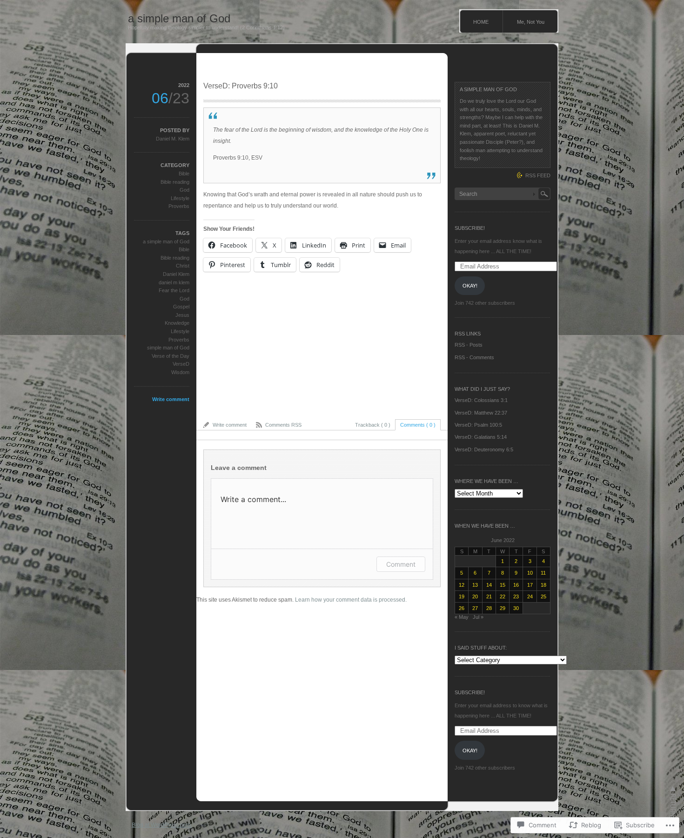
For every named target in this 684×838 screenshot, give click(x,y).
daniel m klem (174, 282)
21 (489, 596)
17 (530, 585)
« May (462, 617)
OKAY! (470, 285)
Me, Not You (530, 22)
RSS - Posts (469, 345)
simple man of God (168, 347)
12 (461, 585)
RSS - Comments (474, 357)
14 (489, 585)
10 (530, 573)
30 (516, 608)
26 (461, 608)
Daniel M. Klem (172, 138)
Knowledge (177, 323)
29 (502, 608)
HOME (481, 22)
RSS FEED (537, 175)
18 (543, 585)
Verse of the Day (170, 356)
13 (475, 585)
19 (461, 596)
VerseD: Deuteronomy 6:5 (484, 449)
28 (489, 608)
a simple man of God (179, 18)
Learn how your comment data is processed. (351, 600)
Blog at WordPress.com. (162, 825)
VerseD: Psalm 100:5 (478, 425)
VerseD (181, 364)
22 (502, 596)
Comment (401, 564)
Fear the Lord (174, 290)
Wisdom (180, 372)
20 (475, 596)
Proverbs (178, 206)
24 (530, 596)
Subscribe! (470, 228)
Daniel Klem (176, 274)
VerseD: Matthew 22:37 (481, 413)
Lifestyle (180, 198)
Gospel (181, 306)
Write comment (170, 399)
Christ (182, 265)
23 (516, 596)
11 (543, 573)
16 (516, 585)
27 (475, 608)
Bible (184, 173)
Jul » (478, 617)
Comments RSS (283, 425)
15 (502, 585)
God (184, 190)
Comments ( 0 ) (418, 425)
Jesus (182, 315)
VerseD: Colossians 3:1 (481, 400)
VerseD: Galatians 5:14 (481, 437)
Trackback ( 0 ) (372, 425)
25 (543, 596)
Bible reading (175, 182)
